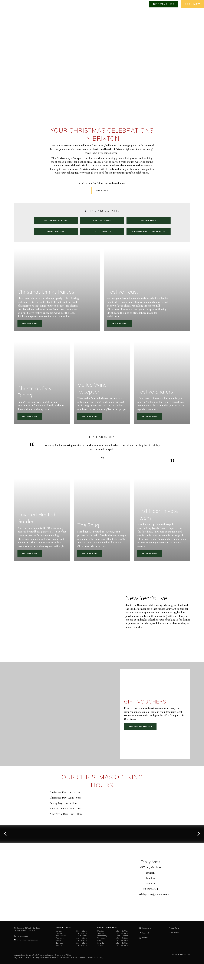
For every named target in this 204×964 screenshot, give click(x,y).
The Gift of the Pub (140, 726)
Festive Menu (148, 220)
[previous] (6, 834)
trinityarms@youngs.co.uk (154, 894)
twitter (144, 938)
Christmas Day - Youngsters (148, 231)
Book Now (102, 191)
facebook (145, 933)
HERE (88, 183)
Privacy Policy (174, 928)
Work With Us (175, 933)
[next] (198, 834)
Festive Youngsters (56, 220)
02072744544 (150, 889)
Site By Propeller (181, 955)
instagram (146, 928)
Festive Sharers (102, 231)
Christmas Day (55, 231)
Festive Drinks (102, 220)
